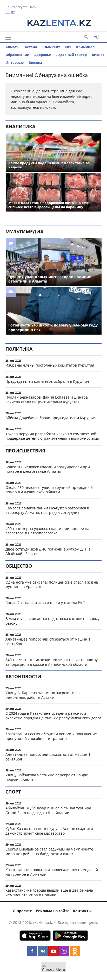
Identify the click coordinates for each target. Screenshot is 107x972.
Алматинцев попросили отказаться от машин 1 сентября (47, 641)
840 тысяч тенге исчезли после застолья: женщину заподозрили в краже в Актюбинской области (51, 662)
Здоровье (42, 54)
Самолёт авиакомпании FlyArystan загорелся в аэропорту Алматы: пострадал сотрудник (47, 510)
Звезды (35, 62)
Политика (18, 349)
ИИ (68, 46)
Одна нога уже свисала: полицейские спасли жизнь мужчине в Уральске (51, 584)
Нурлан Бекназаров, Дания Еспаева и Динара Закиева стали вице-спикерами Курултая (46, 399)
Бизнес (98, 54)
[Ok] (75, 951)
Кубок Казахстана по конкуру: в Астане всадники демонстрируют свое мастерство (49, 831)
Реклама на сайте (52, 910)
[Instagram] (64, 951)
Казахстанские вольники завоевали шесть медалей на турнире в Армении (51, 872)
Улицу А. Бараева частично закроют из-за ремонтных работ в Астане (43, 695)
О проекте (22, 910)
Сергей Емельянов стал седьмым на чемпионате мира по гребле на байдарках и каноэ (49, 851)
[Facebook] (32, 951)
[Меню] (8, 37)
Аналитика (20, 126)
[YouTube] (53, 951)
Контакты (82, 910)
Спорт (13, 792)
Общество (18, 566)
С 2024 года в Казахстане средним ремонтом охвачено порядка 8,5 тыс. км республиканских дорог (53, 715)
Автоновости (23, 676)
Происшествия (25, 450)
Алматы (12, 46)
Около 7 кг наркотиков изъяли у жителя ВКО (45, 602)
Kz (13, 12)
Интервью (14, 62)
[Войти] (96, 37)
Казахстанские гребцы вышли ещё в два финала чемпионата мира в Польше (49, 892)
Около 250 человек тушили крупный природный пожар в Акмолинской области (49, 490)
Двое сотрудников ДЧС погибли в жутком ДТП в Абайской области (48, 551)
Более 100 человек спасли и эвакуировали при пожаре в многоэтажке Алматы (47, 469)
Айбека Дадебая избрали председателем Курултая (50, 417)
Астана (31, 46)
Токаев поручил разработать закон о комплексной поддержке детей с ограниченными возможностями (52, 436)
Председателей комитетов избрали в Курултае (47, 381)
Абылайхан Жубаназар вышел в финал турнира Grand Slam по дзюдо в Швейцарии (48, 810)
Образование (17, 54)
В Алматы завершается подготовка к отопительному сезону (52, 621)
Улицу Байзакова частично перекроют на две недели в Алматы (46, 777)
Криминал (85, 46)
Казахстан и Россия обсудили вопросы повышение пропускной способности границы (51, 736)
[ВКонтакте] (43, 951)
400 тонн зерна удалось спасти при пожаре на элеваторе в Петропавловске (47, 531)
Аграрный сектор (71, 54)
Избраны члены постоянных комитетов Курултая (49, 365)
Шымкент (51, 46)
